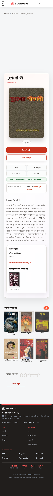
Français (5, 458)
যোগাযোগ (15, 422)
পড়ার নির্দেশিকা (32, 435)
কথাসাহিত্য (15, 13)
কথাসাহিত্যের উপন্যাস (26, 13)
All (46, 308)
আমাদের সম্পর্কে (6, 422)
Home (6, 13)
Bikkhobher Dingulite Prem (26, 361)
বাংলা (3, 453)
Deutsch (39, 458)
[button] (26, 142)
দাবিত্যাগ (28, 478)
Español (39, 453)
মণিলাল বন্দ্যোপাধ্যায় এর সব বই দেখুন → (20, 262)
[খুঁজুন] (39, 3)
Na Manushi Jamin (11, 360)
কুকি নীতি (22, 478)
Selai (42, 333)
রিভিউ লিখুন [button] (16, 383)
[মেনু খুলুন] (4, 3)
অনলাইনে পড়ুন (26, 157)
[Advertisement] (26, 44)
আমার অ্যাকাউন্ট (32, 444)
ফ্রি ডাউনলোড (26, 150)
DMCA (34, 478)
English (22, 453)
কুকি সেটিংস (41, 478)
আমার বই (30, 440)
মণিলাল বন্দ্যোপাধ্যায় (11, 82)
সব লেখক (5, 435)
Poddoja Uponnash (11, 334)
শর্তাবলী (10, 478)
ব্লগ (29, 431)
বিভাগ (4, 440)
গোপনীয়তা (16, 478)
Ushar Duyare (26, 333)
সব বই (4, 431)
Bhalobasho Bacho (42, 361)
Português (23, 458)
